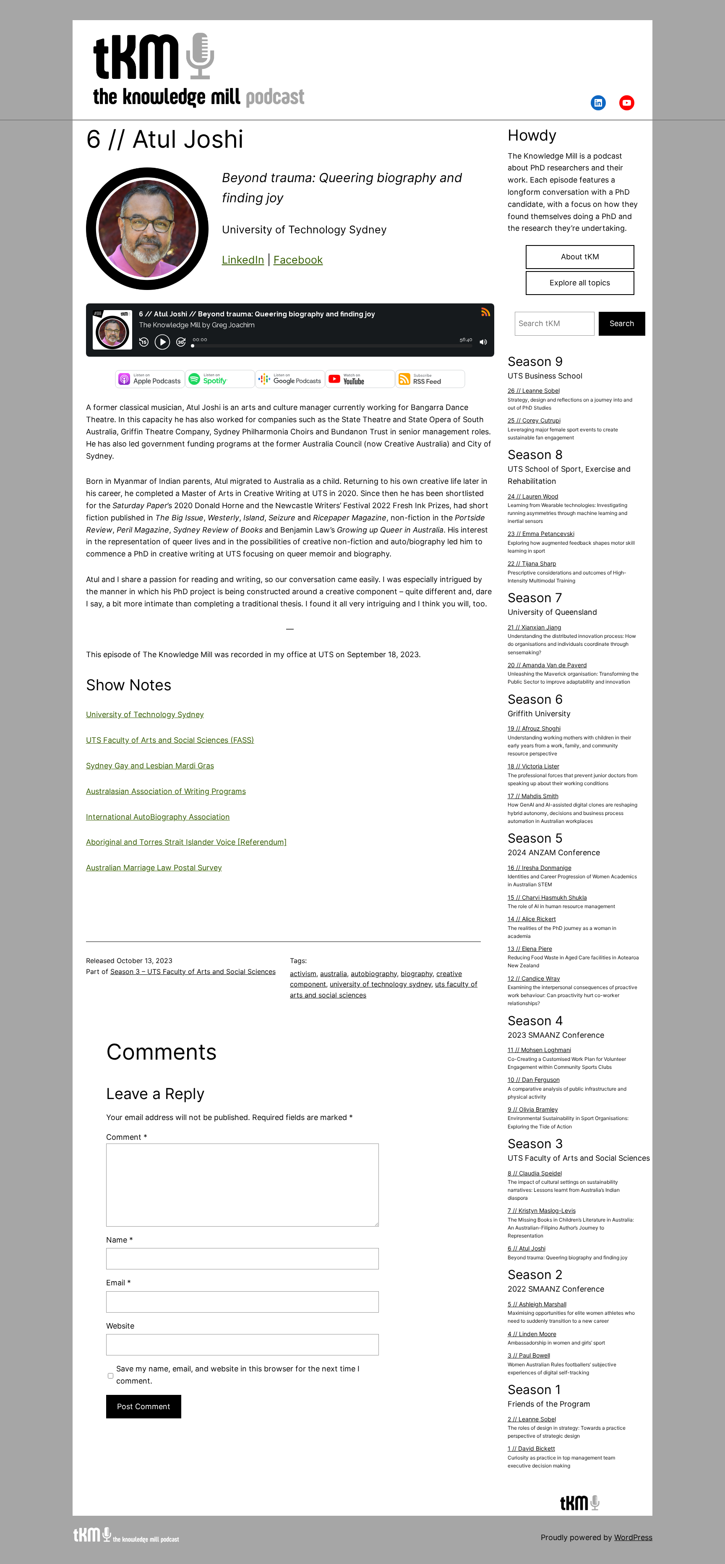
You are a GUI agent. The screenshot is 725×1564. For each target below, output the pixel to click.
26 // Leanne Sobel (534, 390)
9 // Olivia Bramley (533, 1109)
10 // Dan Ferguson (534, 1079)
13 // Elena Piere (530, 948)
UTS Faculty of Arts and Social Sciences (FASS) (170, 740)
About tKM (580, 256)
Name (119, 1239)
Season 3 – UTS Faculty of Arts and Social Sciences (193, 971)
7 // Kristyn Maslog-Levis (542, 1210)
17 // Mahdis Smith (533, 795)
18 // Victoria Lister (533, 766)
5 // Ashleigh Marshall (537, 1304)
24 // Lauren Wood (533, 496)
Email (118, 1282)
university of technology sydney (380, 984)
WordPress (633, 1537)
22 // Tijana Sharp (532, 563)
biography (417, 973)
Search (622, 323)
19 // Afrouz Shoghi (534, 728)
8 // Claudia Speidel (535, 1173)
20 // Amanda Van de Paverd (547, 664)
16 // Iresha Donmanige (539, 867)
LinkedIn (243, 259)
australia (333, 973)
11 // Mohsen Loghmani (539, 1049)
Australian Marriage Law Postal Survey (154, 867)
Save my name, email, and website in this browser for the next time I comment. (238, 1374)
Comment (126, 1137)
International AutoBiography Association (158, 816)
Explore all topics (580, 282)
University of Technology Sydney (145, 714)
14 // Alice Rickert (532, 918)
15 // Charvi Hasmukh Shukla (547, 897)
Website (120, 1325)
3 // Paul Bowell (529, 1355)
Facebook (298, 259)
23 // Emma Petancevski (541, 533)
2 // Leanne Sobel (532, 1419)
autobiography (374, 973)
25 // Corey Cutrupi (534, 420)
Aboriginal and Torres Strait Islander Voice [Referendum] (186, 842)
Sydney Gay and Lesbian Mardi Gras (150, 765)
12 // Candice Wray (534, 978)
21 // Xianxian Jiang (534, 627)
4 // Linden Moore (532, 1333)
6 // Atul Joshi (526, 1248)
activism (303, 973)
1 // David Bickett (531, 1448)
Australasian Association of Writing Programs (166, 791)
